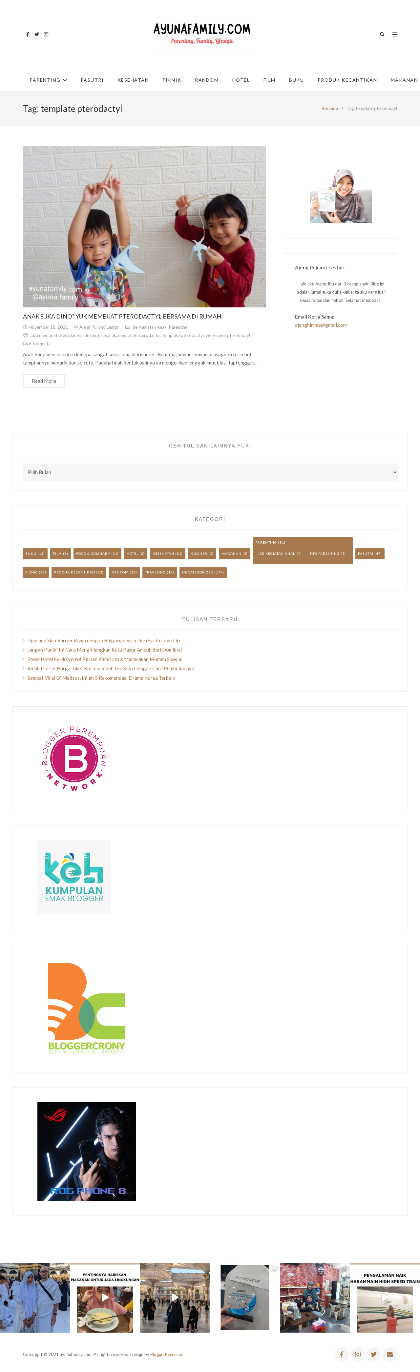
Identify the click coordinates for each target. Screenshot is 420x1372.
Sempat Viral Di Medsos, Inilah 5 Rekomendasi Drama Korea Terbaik (101, 678)
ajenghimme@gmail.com (321, 325)
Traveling (155, 572)
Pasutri (365, 553)
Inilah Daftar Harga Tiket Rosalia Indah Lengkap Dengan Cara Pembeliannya (111, 668)
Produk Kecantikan (74, 572)
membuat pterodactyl (139, 335)
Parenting (178, 327)
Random (120, 572)
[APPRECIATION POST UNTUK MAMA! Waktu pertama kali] (315, 1298)
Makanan (231, 553)
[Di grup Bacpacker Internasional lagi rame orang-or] (35, 1298)
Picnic (31, 572)
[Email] (389, 1354)
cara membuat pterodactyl (55, 335)
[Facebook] (27, 34)
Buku (30, 553)
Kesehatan (163, 553)
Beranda (330, 108)
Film (57, 553)
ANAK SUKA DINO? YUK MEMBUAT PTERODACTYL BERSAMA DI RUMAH (122, 316)
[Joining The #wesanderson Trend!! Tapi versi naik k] (385, 1298)
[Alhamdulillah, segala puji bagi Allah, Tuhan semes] (245, 1298)
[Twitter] (36, 34)
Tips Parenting (325, 553)
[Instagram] (46, 34)
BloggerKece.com (166, 1354)
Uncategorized (197, 572)
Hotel (132, 553)
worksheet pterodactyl (228, 335)
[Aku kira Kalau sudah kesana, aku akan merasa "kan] (175, 1298)
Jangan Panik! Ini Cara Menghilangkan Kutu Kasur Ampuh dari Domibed (105, 650)
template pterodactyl (183, 335)
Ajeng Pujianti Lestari (99, 327)
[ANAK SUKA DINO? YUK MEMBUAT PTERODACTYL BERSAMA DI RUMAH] (144, 227)
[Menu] (394, 34)
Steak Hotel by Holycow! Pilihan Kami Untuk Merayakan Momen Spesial (105, 659)
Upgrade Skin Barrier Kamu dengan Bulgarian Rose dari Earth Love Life (104, 640)
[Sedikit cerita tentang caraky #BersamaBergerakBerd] (105, 1298)
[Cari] (382, 34)
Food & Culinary (93, 553)
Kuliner (199, 553)
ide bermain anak (99, 335)
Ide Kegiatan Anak (149, 327)
